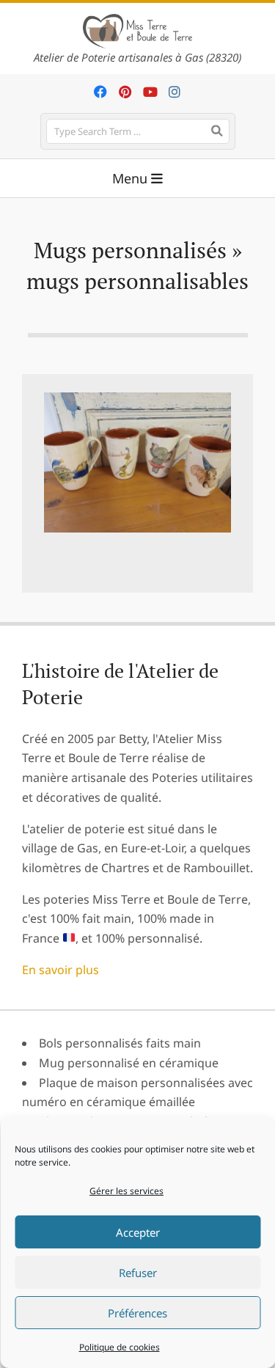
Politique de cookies (119, 1347)
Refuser (138, 1272)
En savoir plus (60, 970)
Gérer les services (126, 1191)
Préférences (137, 1313)
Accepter (138, 1232)
